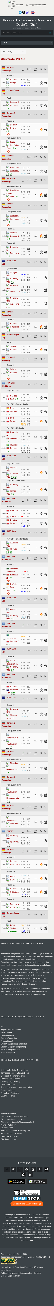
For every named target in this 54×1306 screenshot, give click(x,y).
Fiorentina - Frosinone (10, 1093)
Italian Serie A (6, 1032)
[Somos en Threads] (23, 12)
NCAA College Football (10, 1050)
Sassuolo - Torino (8, 1084)
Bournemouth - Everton (10, 1079)
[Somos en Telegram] (20, 12)
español (19, 5)
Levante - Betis (7, 1128)
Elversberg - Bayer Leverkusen (13, 1119)
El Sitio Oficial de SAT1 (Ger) (13, 59)
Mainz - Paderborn (8, 1125)
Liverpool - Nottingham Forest (13, 1076)
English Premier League (11, 1030)
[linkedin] (20, 1169)
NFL (2, 1027)
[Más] (8, 134)
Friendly (10, 831)
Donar (3, 1276)
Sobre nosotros (26, 1273)
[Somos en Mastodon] (27, 12)
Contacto (37, 1273)
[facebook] (7, 1169)
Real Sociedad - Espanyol (11, 1134)
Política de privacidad (10, 1273)
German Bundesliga (9, 1038)
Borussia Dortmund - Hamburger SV (15, 1131)
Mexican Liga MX (8, 1053)
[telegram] (46, 1169)
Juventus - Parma (8, 1096)
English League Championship (13, 1047)
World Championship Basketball (14, 1044)
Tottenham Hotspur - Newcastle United (16, 1087)
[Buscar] (50, 32)
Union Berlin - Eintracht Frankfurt (14, 1116)
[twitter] (13, 1169)
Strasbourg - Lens (8, 1139)
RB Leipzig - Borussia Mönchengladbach (17, 1122)
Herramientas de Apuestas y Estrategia (17, 1267)
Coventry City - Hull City (10, 1082)
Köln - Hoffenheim (8, 1113)
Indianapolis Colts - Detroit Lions (14, 1070)
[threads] (23, 1174)
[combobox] (13, 52)
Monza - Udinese (8, 1090)
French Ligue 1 (7, 1041)
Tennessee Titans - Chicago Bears (15, 1073)
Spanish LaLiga (7, 1035)
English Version (13, 1276)
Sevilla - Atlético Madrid (10, 1136)
